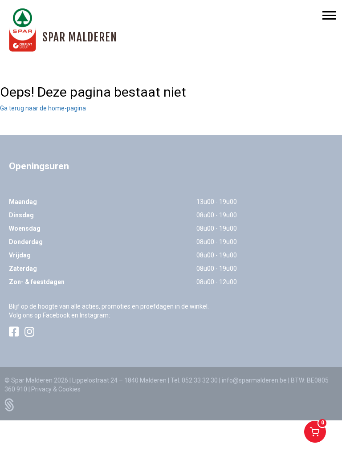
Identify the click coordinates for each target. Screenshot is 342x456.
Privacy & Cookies (56, 389)
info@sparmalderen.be (254, 380)
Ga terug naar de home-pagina (43, 108)
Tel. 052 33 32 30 (194, 380)
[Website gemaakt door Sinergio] (9, 404)
